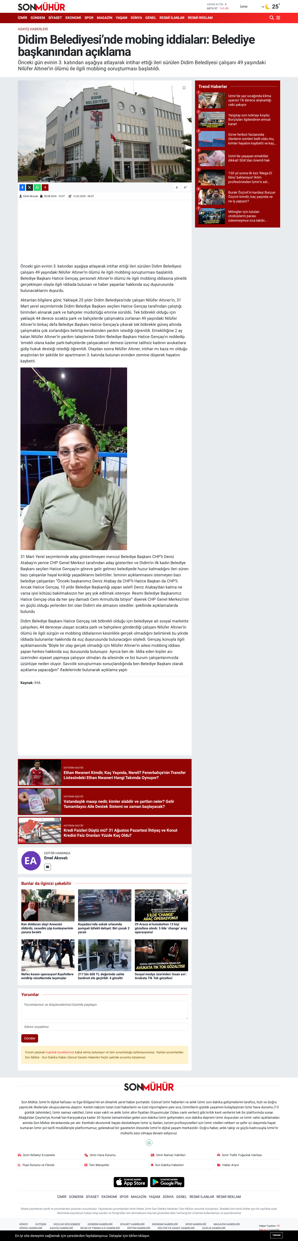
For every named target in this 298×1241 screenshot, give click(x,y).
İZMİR (22, 18)
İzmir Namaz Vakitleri (170, 1155)
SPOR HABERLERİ (195, 1224)
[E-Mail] (47, 867)
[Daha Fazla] (45, 187)
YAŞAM (121, 18)
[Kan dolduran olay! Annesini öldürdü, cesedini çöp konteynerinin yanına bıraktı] (48, 905)
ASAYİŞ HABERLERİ (61, 1228)
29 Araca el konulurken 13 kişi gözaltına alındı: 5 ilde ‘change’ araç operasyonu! (161, 928)
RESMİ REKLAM (200, 18)
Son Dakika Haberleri (169, 1165)
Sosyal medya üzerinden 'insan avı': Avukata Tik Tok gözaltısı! (161, 976)
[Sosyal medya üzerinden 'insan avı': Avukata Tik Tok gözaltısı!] (161, 955)
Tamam (276, 1235)
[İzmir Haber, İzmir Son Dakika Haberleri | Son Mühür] (41, 6)
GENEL (150, 18)
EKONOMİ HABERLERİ (165, 1224)
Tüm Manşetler (99, 1165)
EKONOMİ (73, 18)
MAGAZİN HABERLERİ (227, 1224)
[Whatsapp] (149, 1142)
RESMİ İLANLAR (172, 18)
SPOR (89, 18)
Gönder (29, 1038)
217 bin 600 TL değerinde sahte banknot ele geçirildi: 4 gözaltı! (101, 976)
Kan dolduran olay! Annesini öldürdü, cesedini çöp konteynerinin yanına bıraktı (47, 928)
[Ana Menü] (277, 18)
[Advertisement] (104, 231)
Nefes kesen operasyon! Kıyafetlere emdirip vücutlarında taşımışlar (47, 976)
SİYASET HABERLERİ (132, 1224)
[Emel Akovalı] (31, 860)
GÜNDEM (38, 18)
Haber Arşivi (230, 1165)
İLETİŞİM (40, 1224)
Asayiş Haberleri (33, 29)
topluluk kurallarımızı (60, 1052)
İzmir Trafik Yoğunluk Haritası (242, 1155)
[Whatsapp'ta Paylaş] (37, 187)
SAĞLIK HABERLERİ (213, 1228)
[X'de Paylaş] (29, 187)
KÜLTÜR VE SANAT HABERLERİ (176, 1228)
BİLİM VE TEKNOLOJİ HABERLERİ (100, 1228)
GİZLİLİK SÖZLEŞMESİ (67, 1224)
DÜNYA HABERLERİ (30, 1228)
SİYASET (55, 18)
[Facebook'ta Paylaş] (22, 187)
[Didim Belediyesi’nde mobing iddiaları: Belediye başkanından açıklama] (105, 131)
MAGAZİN (104, 18)
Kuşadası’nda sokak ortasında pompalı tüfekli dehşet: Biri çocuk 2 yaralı (104, 928)
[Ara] (272, 18)
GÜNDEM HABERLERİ (100, 1224)
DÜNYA (136, 18)
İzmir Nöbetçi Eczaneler (39, 1155)
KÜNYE (23, 1224)
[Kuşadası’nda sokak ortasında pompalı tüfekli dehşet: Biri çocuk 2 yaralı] (104, 905)
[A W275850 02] (73, 458)
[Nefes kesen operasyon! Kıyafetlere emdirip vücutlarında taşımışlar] (48, 955)
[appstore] (131, 1182)
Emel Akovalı (30, 196)
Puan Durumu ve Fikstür (39, 1165)
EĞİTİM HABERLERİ (138, 1228)
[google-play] (167, 1182)
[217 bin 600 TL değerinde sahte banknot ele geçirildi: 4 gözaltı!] (104, 955)
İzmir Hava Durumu (103, 1155)
